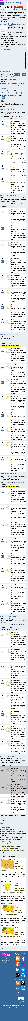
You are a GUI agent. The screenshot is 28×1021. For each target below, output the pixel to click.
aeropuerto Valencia (7, 91)
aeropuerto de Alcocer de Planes (10, 846)
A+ (2, 7)
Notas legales (5, 958)
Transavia (9, 86)
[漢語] (20, 7)
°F (11, 7)
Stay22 (13, 77)
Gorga (17, 346)
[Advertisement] (14, 780)
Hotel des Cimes (6, 844)
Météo (16, 863)
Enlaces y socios (5, 960)
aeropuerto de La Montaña (8, 848)
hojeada (2, 3)
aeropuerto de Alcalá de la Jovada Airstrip (12, 850)
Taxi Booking (12, 79)
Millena (16, 15)
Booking (24, 74)
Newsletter (4, 962)
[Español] (18, 7)
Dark (8, 7)
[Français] (14, 7)
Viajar (2, 101)
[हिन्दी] (22, 7)
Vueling (4, 88)
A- (0, 6)
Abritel (8, 77)
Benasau (5, 19)
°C (10, 7)
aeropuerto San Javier (7, 95)
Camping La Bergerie (7, 837)
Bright (5, 7)
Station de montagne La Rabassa (10, 831)
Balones (11, 17)
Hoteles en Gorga (5, 49)
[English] (16, 7)
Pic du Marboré (5, 829)
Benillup (21, 17)
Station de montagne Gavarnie (9, 840)
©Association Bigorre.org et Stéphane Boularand (14, 1005)
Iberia (19, 86)
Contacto (4, 956)
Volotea (15, 86)
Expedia (3, 77)
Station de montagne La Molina (9, 842)
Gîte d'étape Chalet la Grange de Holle (11, 834)
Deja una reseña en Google (20, 1001)
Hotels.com (17, 74)
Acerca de (5, 954)
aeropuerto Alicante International (10, 84)
